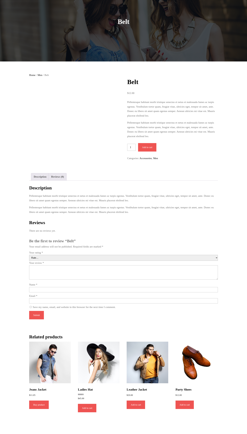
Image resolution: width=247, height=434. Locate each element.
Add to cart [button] (87, 408)
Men (40, 75)
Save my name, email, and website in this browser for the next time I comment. (74, 307)
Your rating (36, 252)
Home (32, 75)
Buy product (39, 405)
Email (33, 295)
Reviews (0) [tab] (57, 176)
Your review (36, 262)
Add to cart (147, 147)
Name (33, 284)
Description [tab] (40, 176)
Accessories (146, 158)
